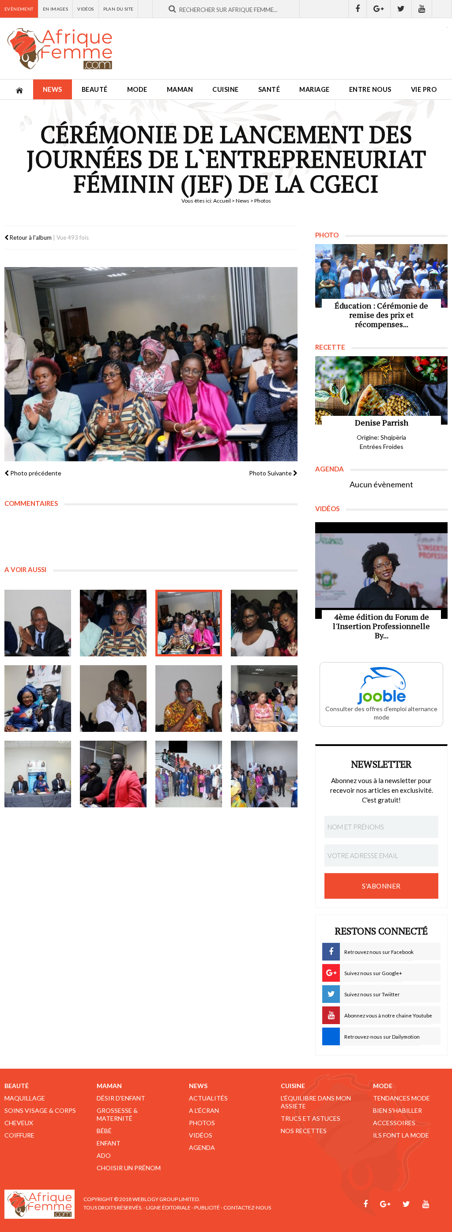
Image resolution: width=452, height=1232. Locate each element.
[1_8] (264, 698)
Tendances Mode (401, 1098)
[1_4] (264, 623)
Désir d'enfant (121, 1098)
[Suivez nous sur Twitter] (401, 9)
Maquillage (24, 1098)
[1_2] (113, 623)
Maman (180, 89)
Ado (104, 1155)
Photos (202, 1123)
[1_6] (113, 698)
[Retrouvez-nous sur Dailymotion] (442, 9)
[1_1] (37, 623)
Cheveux (18, 1123)
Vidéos (85, 8)
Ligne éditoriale (168, 1207)
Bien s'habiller (397, 1110)
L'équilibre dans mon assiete (316, 1102)
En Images (55, 8)
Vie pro (424, 89)
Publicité (207, 1207)
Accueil (222, 200)
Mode (137, 89)
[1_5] (37, 698)
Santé (269, 89)
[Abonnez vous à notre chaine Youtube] (422, 9)
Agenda (202, 1147)
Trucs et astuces (310, 1118)
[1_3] (189, 623)
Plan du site (118, 8)
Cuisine (225, 89)
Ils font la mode (401, 1135)
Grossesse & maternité (117, 1114)
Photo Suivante (271, 473)
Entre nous (370, 89)
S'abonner (381, 886)
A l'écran (204, 1110)
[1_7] (188, 698)
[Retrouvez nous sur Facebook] (357, 9)
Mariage (314, 89)
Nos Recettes (304, 1130)
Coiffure (19, 1135)
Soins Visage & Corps (40, 1110)
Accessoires (394, 1123)
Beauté (95, 89)
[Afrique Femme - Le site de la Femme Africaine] (59, 48)
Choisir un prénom (129, 1168)
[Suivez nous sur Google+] (379, 9)
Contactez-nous (247, 1207)
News (52, 89)
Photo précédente (35, 473)
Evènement (19, 8)
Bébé (104, 1130)
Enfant (109, 1143)
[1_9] (37, 774)
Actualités (208, 1098)
